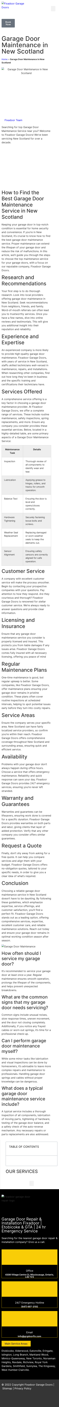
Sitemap (7, 1388)
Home (5, 59)
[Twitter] (36, 1400)
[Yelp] (53, 1400)
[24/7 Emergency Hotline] (30, 1289)
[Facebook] (27, 1400)
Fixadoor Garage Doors (39, 1384)
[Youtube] (45, 1400)
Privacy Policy (22, 1388)
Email (29, 1332)
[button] (53, 8)
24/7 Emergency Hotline (29, 1302)
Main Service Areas (16, 1343)
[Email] (30, 1318)
